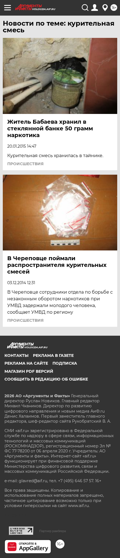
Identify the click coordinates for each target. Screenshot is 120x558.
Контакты (16, 355)
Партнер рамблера (52, 531)
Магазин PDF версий (28, 371)
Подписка (64, 363)
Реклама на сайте (26, 363)
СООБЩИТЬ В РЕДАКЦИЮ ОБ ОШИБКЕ (46, 379)
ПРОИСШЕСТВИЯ (25, 164)
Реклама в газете (53, 355)
